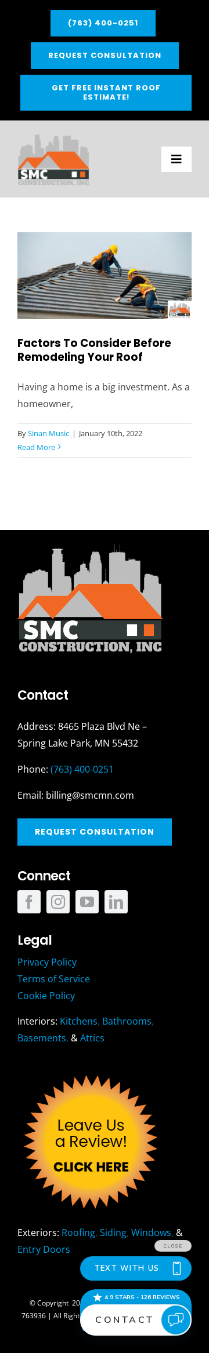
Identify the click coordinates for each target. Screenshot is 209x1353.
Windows (151, 1232)
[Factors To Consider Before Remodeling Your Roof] (104, 275)
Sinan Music (48, 433)
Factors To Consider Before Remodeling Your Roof (94, 350)
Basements (41, 1038)
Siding (113, 1232)
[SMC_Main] (53, 136)
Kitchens (79, 1021)
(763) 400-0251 (82, 769)
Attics (92, 1038)
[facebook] (29, 901)
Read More (36, 447)
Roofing (78, 1232)
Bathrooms (127, 1021)
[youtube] (87, 901)
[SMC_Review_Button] (90, 1072)
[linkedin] (116, 901)
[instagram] (58, 901)
